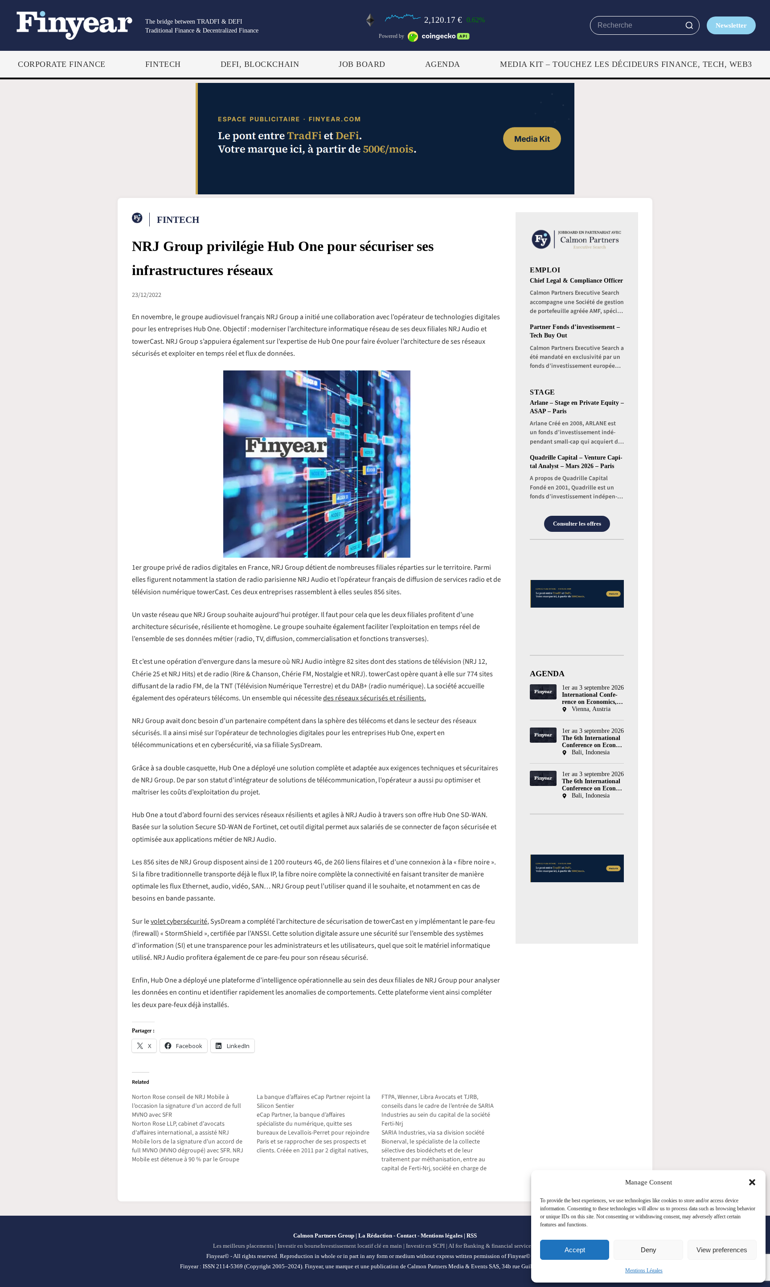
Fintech (163, 64)
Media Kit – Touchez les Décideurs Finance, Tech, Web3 (626, 64)
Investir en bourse (299, 1245)
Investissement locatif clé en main (361, 1245)
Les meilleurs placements (243, 1245)
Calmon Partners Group (323, 1235)
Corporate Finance (62, 64)
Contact (406, 1235)
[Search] (689, 25)
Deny (648, 1250)
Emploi (545, 270)
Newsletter (731, 25)
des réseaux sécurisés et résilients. (374, 698)
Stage (542, 392)
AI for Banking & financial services (490, 1245)
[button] (752, 1182)
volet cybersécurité (179, 921)
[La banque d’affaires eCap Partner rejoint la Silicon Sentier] (319, 1124)
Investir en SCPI (425, 1245)
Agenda (442, 64)
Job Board (362, 64)
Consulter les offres (577, 524)
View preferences (721, 1250)
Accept (575, 1250)
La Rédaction (375, 1235)
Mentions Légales (644, 1270)
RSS (472, 1235)
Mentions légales (442, 1235)
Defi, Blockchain (260, 64)
